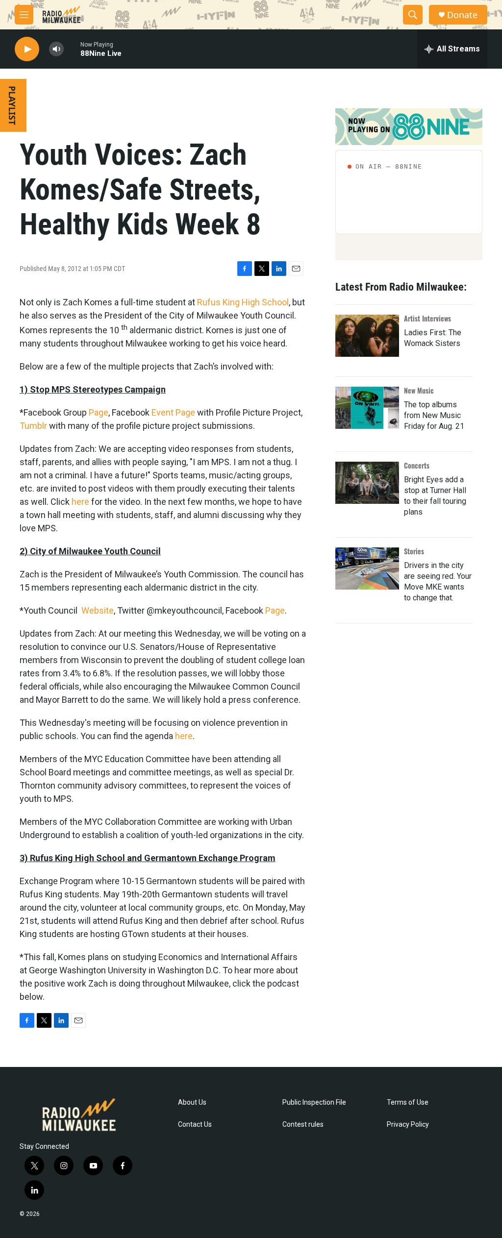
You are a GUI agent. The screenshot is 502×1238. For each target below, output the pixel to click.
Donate (462, 15)
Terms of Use (407, 1102)
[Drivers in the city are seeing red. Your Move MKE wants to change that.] (367, 568)
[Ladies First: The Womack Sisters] (367, 336)
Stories (414, 551)
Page (98, 412)
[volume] (56, 49)
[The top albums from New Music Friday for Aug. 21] (367, 408)
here (80, 501)
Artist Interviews (427, 318)
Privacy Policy (408, 1124)
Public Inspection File (314, 1102)
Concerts (416, 465)
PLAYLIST (12, 105)
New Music (419, 390)
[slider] (72, 49)
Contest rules (303, 1124)
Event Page (173, 412)
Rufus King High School (243, 302)
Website (97, 610)
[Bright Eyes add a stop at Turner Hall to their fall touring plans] (367, 483)
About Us (192, 1102)
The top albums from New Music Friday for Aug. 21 (434, 415)
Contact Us (195, 1124)
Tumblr (33, 426)
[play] (27, 49)
